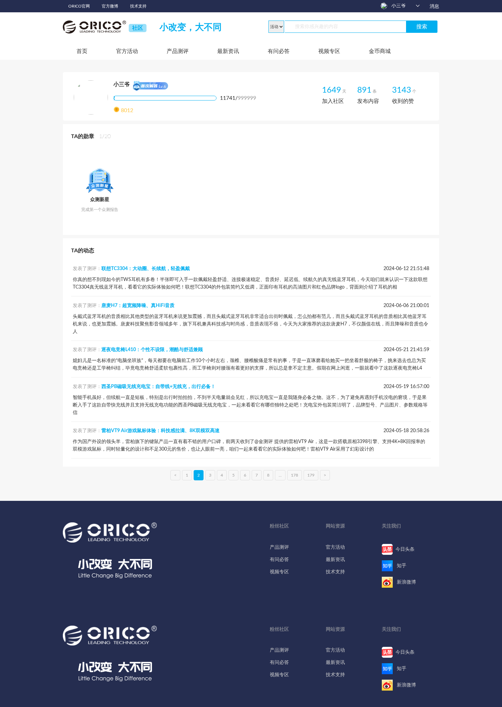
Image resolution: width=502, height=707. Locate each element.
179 (311, 475)
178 (294, 475)
